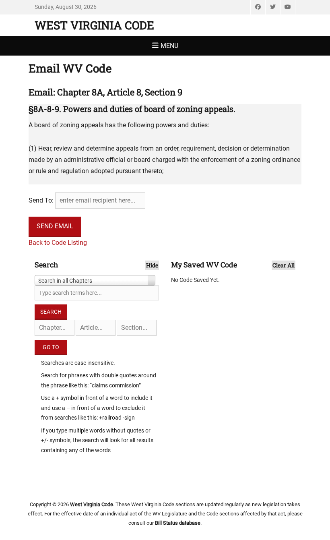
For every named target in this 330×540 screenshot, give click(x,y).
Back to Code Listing (58, 242)
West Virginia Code (94, 25)
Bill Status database (177, 523)
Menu (169, 46)
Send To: (41, 200)
